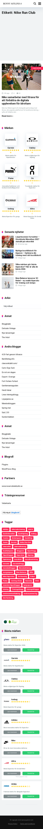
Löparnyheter (37, 68)
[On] (32, 175)
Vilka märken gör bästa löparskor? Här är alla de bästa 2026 (27, 266)
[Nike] (7, 745)
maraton (6, 564)
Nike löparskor (9, 576)
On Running (22, 576)
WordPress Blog (9, 469)
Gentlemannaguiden (10, 385)
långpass (20, 551)
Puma (10, 178)
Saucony (28, 581)
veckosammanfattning (11, 593)
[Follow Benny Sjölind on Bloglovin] (11, 513)
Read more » (7, 116)
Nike (31, 572)
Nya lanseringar (8, 333)
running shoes (16, 581)
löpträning (7, 559)
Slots (37, 581)
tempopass (28, 585)
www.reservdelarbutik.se (12, 486)
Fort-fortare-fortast (10, 381)
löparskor (20, 555)
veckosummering (30, 593)
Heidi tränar (6, 390)
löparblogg (31, 551)
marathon (18, 559)
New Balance (21, 572)
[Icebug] (11, 206)
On (32, 178)
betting (34, 534)
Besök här (31, 650)
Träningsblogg (17, 589)
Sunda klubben (8, 417)
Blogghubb (6, 324)
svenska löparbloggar (11, 585)
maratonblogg (18, 564)
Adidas (5, 529)
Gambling (28, 538)
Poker (32, 576)
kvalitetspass (8, 551)
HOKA (14, 784)
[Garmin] (11, 145)
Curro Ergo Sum (8, 368)
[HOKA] (7, 788)
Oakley (32, 148)
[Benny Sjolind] (12, 3)
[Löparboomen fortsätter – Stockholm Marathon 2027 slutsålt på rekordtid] (8, 247)
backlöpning (23, 534)
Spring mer (6, 408)
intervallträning (20, 546)
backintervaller (9, 534)
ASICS (30, 529)
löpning (30, 555)
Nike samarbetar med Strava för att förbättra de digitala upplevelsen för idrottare (20, 100)
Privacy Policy (12, 824)
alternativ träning (18, 529)
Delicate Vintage (9, 328)
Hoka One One (25, 542)
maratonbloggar (9, 568)
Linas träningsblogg (10, 394)
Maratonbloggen (8, 403)
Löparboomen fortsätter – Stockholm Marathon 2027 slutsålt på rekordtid (28, 239)
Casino (5, 538)
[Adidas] (7, 724)
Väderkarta (6, 503)
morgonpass (8, 572)
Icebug (11, 209)
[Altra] (32, 206)
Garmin (11, 148)
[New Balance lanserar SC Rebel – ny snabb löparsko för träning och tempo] (8, 288)
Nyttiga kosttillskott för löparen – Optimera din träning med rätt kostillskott (28, 253)
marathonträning (31, 559)
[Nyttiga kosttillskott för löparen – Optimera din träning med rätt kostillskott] (8, 258)
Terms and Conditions (27, 824)
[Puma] (11, 175)
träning (5, 589)
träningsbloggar (33, 589)
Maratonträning (25, 568)
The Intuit (6, 337)
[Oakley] (32, 145)
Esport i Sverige (8, 377)
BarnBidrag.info (8, 359)
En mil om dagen (9, 372)
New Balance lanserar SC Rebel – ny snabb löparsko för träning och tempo (27, 280)
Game (5, 542)
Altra (32, 209)
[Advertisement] (21, 39)
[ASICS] (7, 642)
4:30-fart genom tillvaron (12, 354)
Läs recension (12, 650)
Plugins (5, 464)
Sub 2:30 (5, 412)
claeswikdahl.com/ (9, 363)
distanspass (16, 538)
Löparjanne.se (7, 399)
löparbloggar (8, 555)
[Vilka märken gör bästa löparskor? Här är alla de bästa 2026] (8, 274)
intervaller (7, 546)
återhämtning (8, 598)
